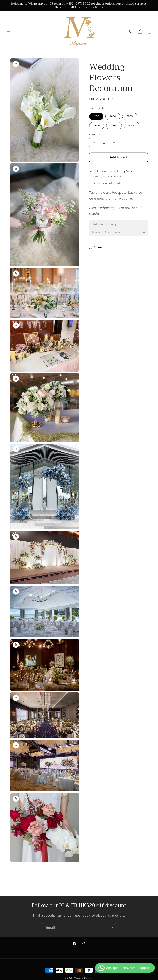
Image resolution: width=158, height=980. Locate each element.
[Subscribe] (111, 927)
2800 (113, 116)
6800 (130, 116)
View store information (108, 183)
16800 (131, 125)
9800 (97, 125)
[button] (8, 31)
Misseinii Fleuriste (84, 978)
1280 (96, 116)
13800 (113, 125)
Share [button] (98, 247)
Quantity (94, 134)
